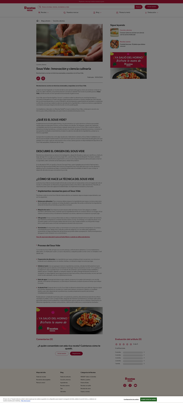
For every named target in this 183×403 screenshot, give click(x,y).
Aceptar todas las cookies (148, 399)
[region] (91, 399)
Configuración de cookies (131, 399)
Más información (25, 401)
